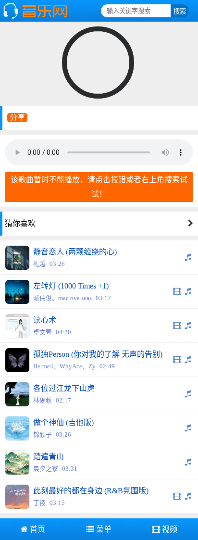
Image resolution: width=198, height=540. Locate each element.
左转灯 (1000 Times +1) (71, 286)
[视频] (177, 291)
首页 (36, 529)
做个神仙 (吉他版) (63, 422)
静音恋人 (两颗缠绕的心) (75, 252)
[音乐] (188, 257)
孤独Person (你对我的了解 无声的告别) (97, 354)
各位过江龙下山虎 (64, 388)
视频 (168, 529)
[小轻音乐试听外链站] (36, 18)
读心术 (44, 320)
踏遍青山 (48, 456)
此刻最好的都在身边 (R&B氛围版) (90, 491)
